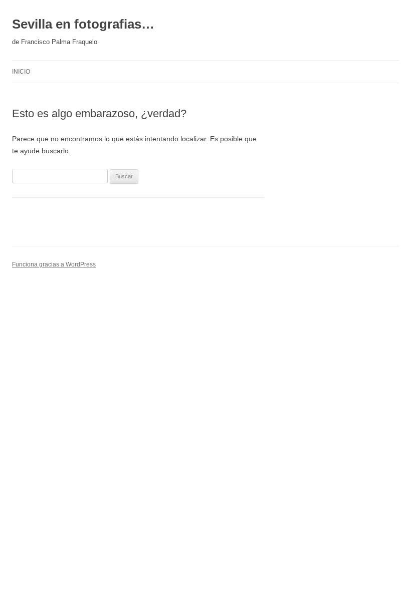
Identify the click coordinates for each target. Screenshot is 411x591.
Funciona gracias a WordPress (54, 264)
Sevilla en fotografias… (83, 24)
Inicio (21, 71)
